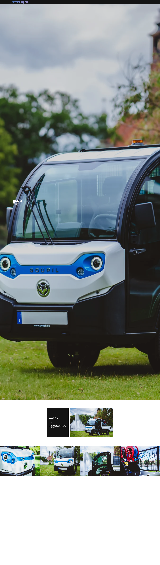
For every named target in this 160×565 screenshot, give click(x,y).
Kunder (130, 2)
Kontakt (146, 2)
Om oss (117, 2)
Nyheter (141, 2)
